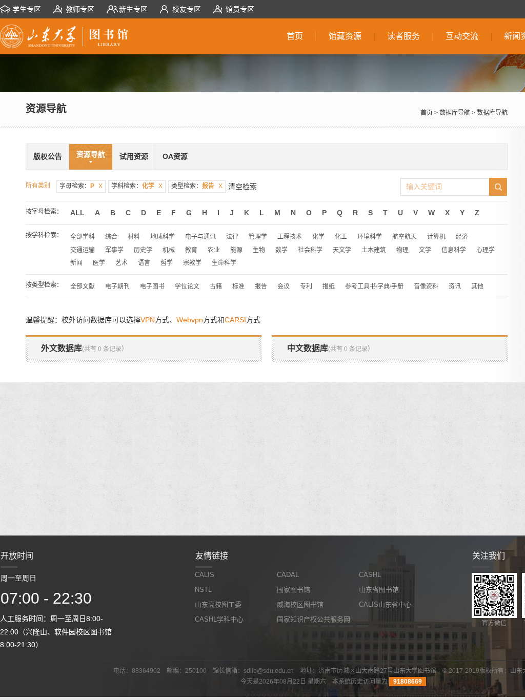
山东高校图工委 (218, 604)
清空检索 (242, 186)
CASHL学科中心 (219, 619)
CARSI (235, 320)
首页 (426, 112)
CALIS (204, 575)
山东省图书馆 (379, 589)
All (77, 213)
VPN (147, 320)
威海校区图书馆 (300, 604)
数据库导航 (454, 112)
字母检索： (81, 186)
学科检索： (137, 186)
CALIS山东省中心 (385, 604)
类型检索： (197, 186)
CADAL (288, 575)
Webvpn (189, 320)
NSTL (203, 589)
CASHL (370, 575)
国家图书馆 (293, 589)
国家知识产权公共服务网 (313, 619)
